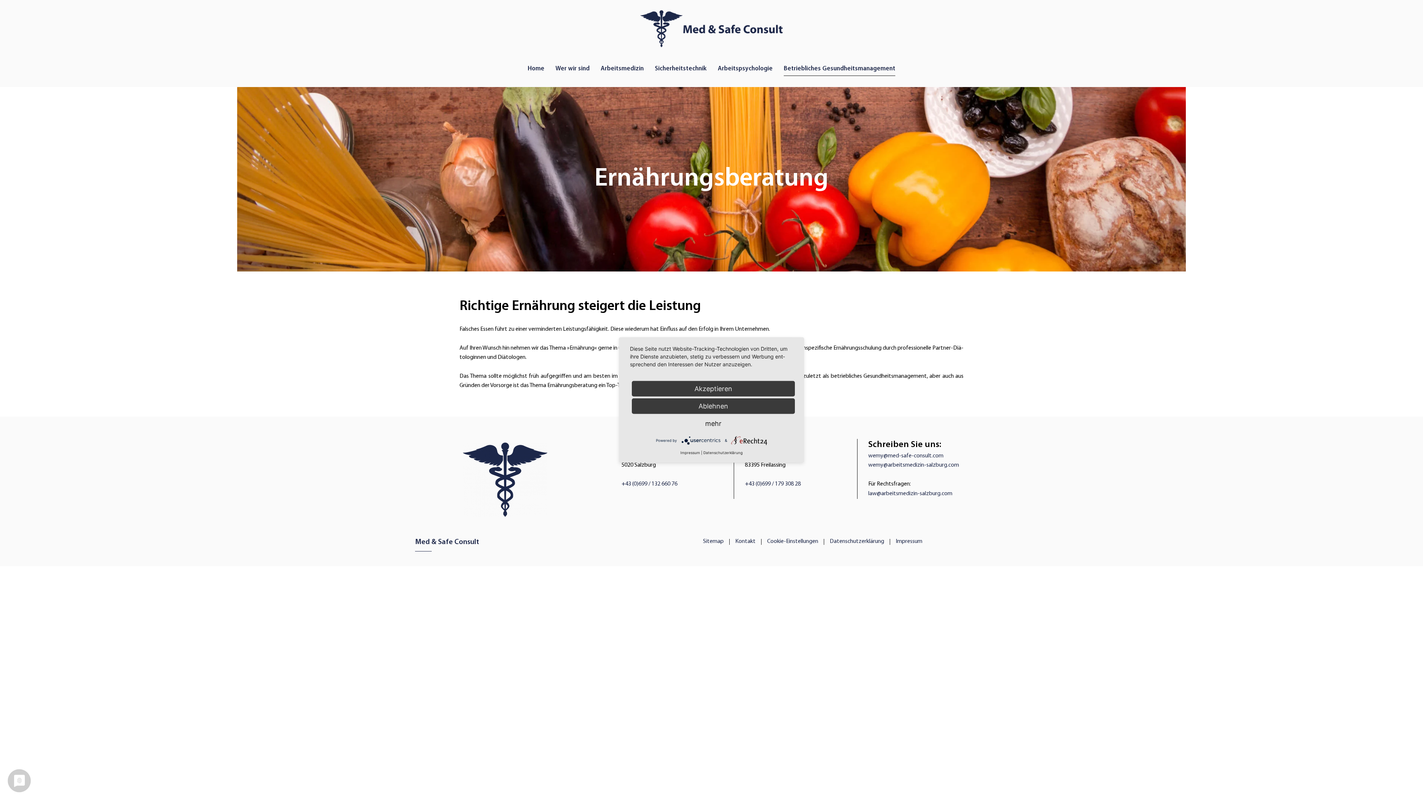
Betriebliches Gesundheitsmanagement (839, 69)
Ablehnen (713, 406)
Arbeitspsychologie (745, 69)
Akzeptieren (713, 389)
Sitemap (713, 541)
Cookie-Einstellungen (792, 541)
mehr (713, 423)
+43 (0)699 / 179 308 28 (773, 484)
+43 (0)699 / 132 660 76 (649, 484)
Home (536, 69)
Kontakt (745, 541)
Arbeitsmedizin (622, 69)
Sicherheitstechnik (681, 69)
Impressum (909, 541)
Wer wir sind (572, 69)
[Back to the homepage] (711, 27)
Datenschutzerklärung (857, 541)
